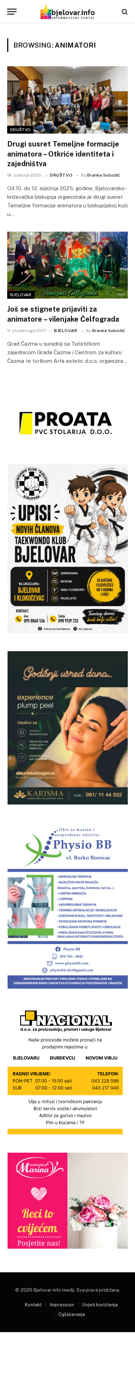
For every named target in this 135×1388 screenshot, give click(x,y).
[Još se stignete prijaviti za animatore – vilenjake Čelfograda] (67, 265)
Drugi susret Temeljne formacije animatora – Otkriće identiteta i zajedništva (63, 154)
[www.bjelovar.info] (67, 11)
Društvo (20, 130)
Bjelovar (21, 295)
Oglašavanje (71, 1314)
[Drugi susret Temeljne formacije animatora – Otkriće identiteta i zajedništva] (67, 100)
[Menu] (12, 12)
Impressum (62, 1304)
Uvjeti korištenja (100, 1304)
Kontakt (33, 1304)
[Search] (124, 12)
